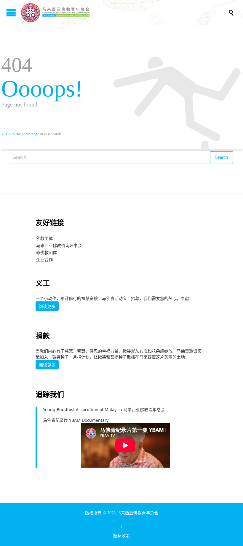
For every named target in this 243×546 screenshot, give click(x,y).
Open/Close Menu (11, 12)
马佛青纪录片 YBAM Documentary (75, 420)
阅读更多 (47, 306)
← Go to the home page (20, 134)
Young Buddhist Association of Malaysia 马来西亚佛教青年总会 (104, 409)
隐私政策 (121, 536)
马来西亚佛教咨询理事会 (59, 245)
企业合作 (44, 259)
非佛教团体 (46, 252)
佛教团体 (44, 238)
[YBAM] (124, 12)
